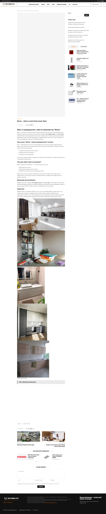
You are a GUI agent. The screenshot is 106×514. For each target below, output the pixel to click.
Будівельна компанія (61, 4)
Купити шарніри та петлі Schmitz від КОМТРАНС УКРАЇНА (57, 456)
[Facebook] (97, 1)
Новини (43, 4)
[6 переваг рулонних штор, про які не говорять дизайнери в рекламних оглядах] (71, 75)
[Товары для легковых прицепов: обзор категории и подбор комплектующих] (71, 52)
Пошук (69, 13)
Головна (18, 10)
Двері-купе (75, 4)
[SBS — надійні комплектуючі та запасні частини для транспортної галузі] (71, 100)
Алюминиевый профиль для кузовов (76, 27)
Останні (73, 46)
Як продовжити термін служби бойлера (81, 91)
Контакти (35, 510)
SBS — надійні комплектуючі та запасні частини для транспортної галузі (83, 100)
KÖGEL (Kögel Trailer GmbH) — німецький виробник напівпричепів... (34, 456)
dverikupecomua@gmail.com (51, 502)
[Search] (103, 4)
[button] (19, 458)
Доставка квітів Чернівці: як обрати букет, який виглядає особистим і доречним (82, 67)
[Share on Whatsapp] (29, 428)
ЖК (69, 4)
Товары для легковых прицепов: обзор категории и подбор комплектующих (83, 52)
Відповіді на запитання (25, 510)
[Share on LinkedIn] (28, 428)
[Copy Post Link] (32, 428)
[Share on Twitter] (27, 125)
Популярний (83, 46)
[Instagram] (100, 1)
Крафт (53, 4)
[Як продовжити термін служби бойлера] (71, 92)
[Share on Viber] (33, 125)
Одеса (19, 423)
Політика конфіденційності (10, 510)
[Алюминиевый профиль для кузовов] (71, 60)
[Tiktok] (103, 1)
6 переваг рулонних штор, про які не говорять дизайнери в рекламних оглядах (82, 76)
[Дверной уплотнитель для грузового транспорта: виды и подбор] (71, 84)
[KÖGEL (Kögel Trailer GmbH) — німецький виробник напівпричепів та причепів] (22, 457)
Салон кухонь (26, 423)
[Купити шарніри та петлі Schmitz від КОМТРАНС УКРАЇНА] (46, 457)
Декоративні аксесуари (34, 4)
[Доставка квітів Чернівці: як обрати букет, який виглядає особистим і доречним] (71, 67)
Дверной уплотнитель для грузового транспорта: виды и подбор (82, 84)
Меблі (48, 4)
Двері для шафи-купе (8, 502)
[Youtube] (102, 1)
